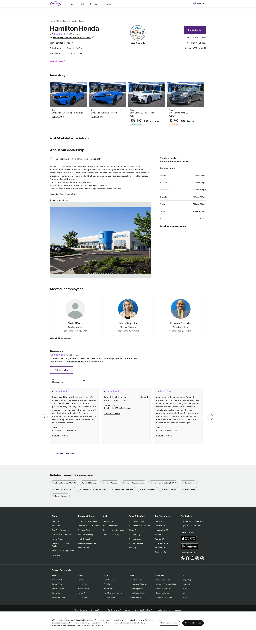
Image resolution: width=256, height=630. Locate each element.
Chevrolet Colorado (163, 597)
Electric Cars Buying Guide (63, 550)
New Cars (56, 526)
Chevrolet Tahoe (162, 593)
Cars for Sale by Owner (61, 534)
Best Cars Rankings (85, 534)
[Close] (253, 614)
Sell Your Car (108, 521)
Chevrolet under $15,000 (65, 483)
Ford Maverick (109, 580)
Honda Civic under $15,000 (164, 483)
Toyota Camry (57, 593)
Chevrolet (159, 575)
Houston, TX (160, 526)
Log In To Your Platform (190, 526)
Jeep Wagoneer (136, 588)
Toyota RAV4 (190, 489)
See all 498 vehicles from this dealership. (69, 138)
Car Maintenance (136, 543)
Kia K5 (183, 593)
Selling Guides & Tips (111, 534)
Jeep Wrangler (136, 580)
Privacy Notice (80, 620)
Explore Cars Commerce (191, 521)
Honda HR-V (83, 597)
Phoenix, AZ (160, 534)
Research (94, 4)
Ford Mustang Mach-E (113, 593)
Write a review (62, 370)
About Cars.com (80, 610)
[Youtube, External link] (192, 558)
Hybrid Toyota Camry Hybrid (94, 489)
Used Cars (56, 521)
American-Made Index (87, 543)
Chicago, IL (159, 521)
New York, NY (160, 547)
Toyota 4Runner (148, 489)
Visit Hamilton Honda (60, 42)
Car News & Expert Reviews (89, 526)
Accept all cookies (193, 623)
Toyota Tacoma (61, 496)
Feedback (178, 610)
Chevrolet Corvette (163, 580)
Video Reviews (83, 547)
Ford (106, 575)
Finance (108, 4)
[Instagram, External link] (197, 558)
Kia (182, 575)
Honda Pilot (189, 483)
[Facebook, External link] (187, 558)
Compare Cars (84, 530)
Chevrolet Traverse (163, 588)
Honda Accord (111, 483)
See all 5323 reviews (65, 453)
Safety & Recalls (84, 539)
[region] (128, 620)
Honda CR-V (83, 580)
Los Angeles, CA (161, 530)
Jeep (132, 575)
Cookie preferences (169, 623)
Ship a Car (133, 530)
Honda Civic (82, 584)
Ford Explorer (109, 597)
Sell (82, 4)
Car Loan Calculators (137, 521)
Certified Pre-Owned (60, 530)
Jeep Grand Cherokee (123, 489)
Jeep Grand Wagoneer (139, 593)
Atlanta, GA (159, 539)
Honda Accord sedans (134, 483)
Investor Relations (111, 610)
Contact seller (195, 30)
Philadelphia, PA (161, 543)
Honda (80, 575)
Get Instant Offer (110, 526)
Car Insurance (135, 539)
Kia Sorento (186, 584)
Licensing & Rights (142, 610)
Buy (72, 4)
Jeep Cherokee (136, 597)
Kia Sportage (186, 580)
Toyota (54, 575)
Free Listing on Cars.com (113, 530)
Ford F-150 (108, 588)
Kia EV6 (184, 597)
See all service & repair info (173, 226)
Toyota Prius (57, 584)
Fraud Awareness (163, 610)
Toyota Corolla (170, 489)
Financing (56, 555)
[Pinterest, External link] (202, 558)
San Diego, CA (160, 552)
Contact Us (95, 610)
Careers (128, 610)
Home (52, 21)
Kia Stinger (185, 588)
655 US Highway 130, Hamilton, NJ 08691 (72, 37)
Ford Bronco (109, 584)
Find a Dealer (62, 21)
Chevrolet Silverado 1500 (165, 584)
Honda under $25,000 (64, 489)
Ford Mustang (90, 483)
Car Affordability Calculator (140, 526)
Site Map (132, 547)
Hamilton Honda (76, 361)
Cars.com (149, 620)
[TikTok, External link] (183, 558)
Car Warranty (134, 534)
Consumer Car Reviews (87, 521)
